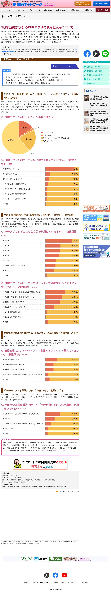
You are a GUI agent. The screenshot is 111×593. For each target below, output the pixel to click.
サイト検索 (104, 10)
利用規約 (26, 582)
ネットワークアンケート (16, 16)
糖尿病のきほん (61, 10)
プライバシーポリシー (40, 582)
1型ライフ (88, 10)
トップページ (8, 10)
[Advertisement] (40, 516)
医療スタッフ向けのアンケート (68, 491)
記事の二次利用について (70, 582)
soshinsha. (59, 589)
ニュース (21, 10)
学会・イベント (34, 10)
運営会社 (85, 582)
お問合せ (55, 582)
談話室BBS (48, 10)
